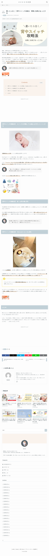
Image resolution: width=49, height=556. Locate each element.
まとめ (9, 93)
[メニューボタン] (2, 2)
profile (13, 549)
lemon (8, 380)
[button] (5, 355)
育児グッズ (7, 475)
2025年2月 (6, 512)
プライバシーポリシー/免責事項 (31, 549)
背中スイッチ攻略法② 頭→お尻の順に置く (17, 88)
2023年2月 (6, 521)
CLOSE (41, 82)
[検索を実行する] (46, 430)
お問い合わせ (22, 549)
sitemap (17, 549)
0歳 (9, 349)
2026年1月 (6, 484)
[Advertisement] (24, 108)
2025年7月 (6, 498)
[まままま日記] (24, 2)
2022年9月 (6, 535)
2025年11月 (6, 490)
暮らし (6, 472)
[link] (17, 381)
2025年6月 (6, 501)
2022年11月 (6, 529)
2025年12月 (6, 487)
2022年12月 (6, 527)
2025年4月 (6, 507)
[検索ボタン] (47, 2)
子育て (5, 15)
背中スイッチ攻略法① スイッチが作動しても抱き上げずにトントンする (22, 86)
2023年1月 (6, 524)
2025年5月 (6, 504)
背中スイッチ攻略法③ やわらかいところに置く (17, 90)
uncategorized (7, 464)
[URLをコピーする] (43, 355)
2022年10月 (6, 532)
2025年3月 (6, 509)
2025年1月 (6, 515)
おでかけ (6, 467)
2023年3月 (6, 518)
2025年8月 (6, 495)
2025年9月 (6, 492)
